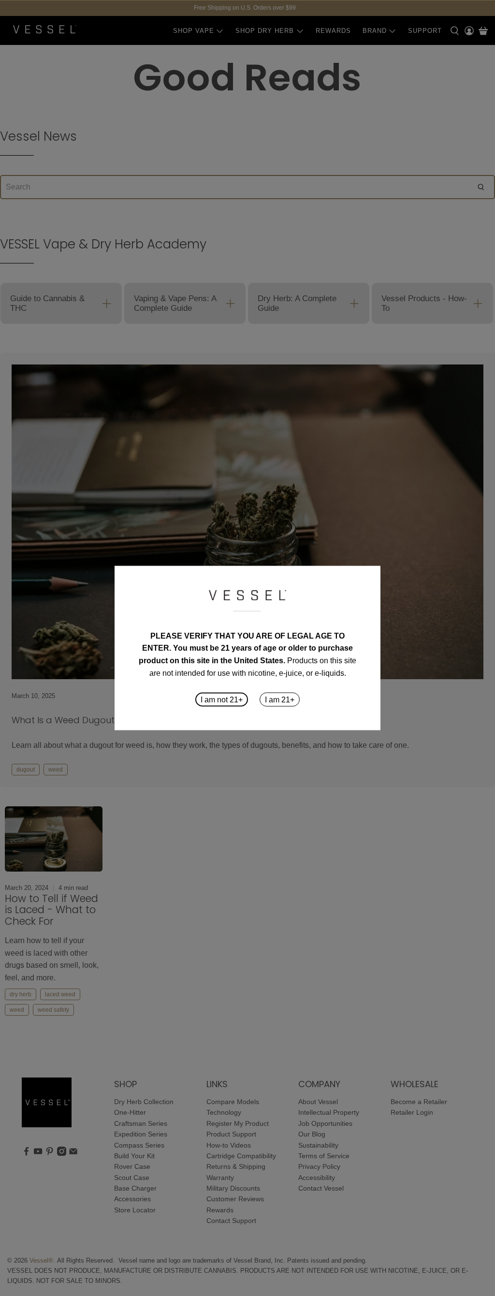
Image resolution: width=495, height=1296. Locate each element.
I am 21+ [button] (279, 700)
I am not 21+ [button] (222, 700)
